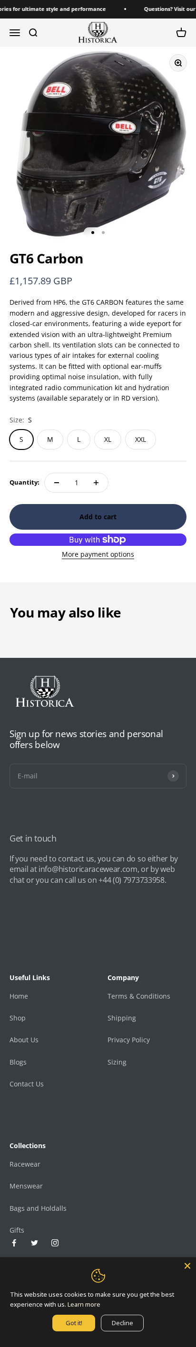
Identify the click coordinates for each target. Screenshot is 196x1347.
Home (19, 996)
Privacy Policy (129, 1039)
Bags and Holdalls (38, 1208)
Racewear (25, 1164)
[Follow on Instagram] (54, 1242)
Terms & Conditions (139, 996)
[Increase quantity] (96, 482)
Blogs (18, 1061)
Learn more (84, 1304)
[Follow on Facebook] (14, 1242)
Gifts (17, 1230)
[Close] (187, 1266)
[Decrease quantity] (57, 482)
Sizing (117, 1061)
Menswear (26, 1185)
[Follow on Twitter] (34, 1242)
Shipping (122, 1017)
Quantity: (24, 482)
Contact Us (27, 1083)
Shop (18, 1017)
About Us (24, 1039)
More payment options (98, 554)
